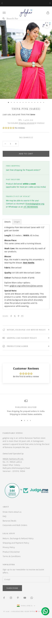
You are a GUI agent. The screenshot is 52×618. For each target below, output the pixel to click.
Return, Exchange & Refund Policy (18, 538)
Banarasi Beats (9, 520)
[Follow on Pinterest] (18, 597)
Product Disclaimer (11, 552)
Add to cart (26, 153)
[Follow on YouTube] (24, 597)
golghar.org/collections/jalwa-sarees (26, 285)
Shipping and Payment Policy (16, 543)
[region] (26, 407)
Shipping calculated (26, 123)
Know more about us (12, 512)
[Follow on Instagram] (11, 597)
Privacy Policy (9, 547)
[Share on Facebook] (11, 316)
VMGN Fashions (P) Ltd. (13, 458)
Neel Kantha (28, 262)
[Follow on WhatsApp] (31, 597)
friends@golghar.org (34, 203)
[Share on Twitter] (15, 316)
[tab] (7, 221)
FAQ (4, 516)
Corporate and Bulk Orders (15, 525)
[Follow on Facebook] (4, 597)
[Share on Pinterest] (18, 316)
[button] (9, 128)
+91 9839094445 (30, 206)
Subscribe (12, 588)
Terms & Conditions (12, 556)
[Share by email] (22, 316)
